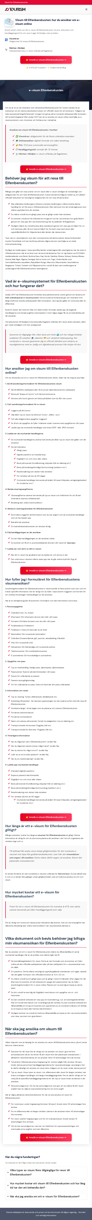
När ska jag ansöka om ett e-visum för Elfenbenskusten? (45, 1196)
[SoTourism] (15, 9)
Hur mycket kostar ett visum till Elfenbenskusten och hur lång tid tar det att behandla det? (47, 1185)
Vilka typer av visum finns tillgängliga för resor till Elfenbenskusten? (40, 1172)
